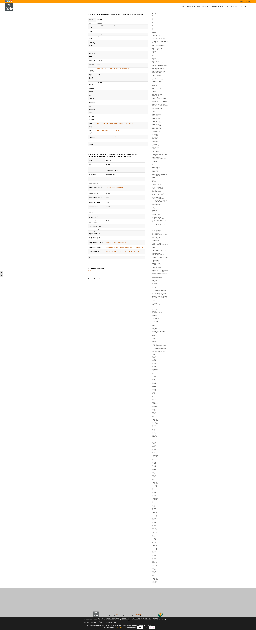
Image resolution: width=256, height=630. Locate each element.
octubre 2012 (154, 581)
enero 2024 (154, 400)
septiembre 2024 (155, 389)
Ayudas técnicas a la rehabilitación (158, 71)
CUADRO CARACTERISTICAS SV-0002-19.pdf (107, 136)
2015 (152, 15)
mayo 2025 (154, 377)
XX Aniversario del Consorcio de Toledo (159, 297)
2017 (152, 18)
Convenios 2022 (155, 140)
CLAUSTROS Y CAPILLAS (157, 94)
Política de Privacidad (156, 261)
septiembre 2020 (155, 458)
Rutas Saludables (155, 281)
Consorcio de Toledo (155, 110)
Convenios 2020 (155, 137)
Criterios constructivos (156, 145)
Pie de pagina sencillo (156, 253)
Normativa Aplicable (155, 240)
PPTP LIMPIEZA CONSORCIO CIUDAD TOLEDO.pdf (108, 130)
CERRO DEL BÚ (155, 91)
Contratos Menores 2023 (156, 125)
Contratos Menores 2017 (156, 117)
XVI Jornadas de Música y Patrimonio (159, 293)
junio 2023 (154, 410)
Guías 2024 (154, 185)
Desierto (153, 319)
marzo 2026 (154, 363)
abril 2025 (153, 379)
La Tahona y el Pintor (156, 214)
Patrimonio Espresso (156, 248)
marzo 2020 (154, 463)
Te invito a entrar (155, 286)
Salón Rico (154, 338)
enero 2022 (154, 435)
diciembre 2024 (154, 385)
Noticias (153, 241)
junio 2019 (154, 473)
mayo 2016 (154, 522)
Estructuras (154, 178)
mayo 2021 (154, 446)
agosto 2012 (154, 582)
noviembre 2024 (155, 386)
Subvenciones (154, 283)
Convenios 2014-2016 (156, 131)
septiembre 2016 (155, 516)
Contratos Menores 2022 (156, 124)
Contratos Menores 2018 (156, 118)
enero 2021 (154, 452)
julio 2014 (153, 552)
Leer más (89, 270)
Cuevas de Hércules (155, 151)
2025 (152, 29)
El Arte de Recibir (155, 321)
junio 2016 (154, 521)
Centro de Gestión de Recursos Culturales (160, 89)
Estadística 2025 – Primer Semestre (159, 173)
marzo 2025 (154, 380)
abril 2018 (153, 493)
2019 (152, 21)
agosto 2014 (154, 551)
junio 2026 (154, 359)
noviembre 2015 (155, 531)
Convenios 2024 (155, 142)
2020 (152, 22)
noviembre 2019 (155, 469)
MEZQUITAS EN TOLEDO (157, 237)
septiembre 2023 (155, 406)
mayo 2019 (154, 475)
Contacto (153, 111)
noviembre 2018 (155, 483)
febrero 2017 (154, 509)
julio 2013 (153, 568)
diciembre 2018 (154, 482)
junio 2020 (154, 460)
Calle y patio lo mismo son (97, 279)
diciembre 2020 (154, 453)
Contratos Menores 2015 (156, 114)
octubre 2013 (154, 565)
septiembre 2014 (155, 549)
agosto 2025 (154, 373)
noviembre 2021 (155, 438)
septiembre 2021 (155, 440)
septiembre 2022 (155, 423)
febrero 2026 (154, 365)
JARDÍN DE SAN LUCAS (156, 213)
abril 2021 (153, 448)
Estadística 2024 (155, 171)
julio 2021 (153, 443)
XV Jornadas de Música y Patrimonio (159, 291)
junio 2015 (154, 538)
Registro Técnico (155, 274)
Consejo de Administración (157, 108)
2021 (152, 24)
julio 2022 (153, 426)
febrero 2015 (154, 544)
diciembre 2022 (154, 419)
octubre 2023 (154, 405)
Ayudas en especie (155, 52)
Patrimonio (154, 247)
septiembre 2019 (155, 470)
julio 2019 (153, 472)
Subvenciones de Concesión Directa (159, 284)
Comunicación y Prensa (156, 97)
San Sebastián (154, 341)
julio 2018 (153, 489)
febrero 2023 (154, 416)
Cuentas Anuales (155, 150)
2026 (152, 31)
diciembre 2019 (154, 468)
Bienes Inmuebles (155, 77)
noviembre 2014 (155, 546)
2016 (152, 16)
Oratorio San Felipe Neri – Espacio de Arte (160, 244)
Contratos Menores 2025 (156, 128)
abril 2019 (153, 476)
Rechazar (152, 627)
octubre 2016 (154, 515)
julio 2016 (153, 519)
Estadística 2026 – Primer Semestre (159, 175)
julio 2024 (153, 392)
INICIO (153, 207)
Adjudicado (154, 311)
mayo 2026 (154, 360)
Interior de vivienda (155, 211)
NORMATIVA (154, 301)
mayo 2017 (154, 505)
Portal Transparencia (156, 266)
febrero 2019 (154, 479)
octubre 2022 (154, 422)
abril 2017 (153, 506)
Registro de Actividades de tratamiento (159, 273)
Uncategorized (154, 344)
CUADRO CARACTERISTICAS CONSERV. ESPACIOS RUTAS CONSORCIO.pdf (122, 251)
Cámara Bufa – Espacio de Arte (158, 79)
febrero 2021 (154, 450)
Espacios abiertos (155, 324)
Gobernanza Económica (156, 184)
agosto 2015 (154, 535)
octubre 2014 (154, 548)
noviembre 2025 (155, 369)
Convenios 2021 (155, 138)
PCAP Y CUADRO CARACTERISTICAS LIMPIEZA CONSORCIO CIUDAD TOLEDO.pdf (115, 123)
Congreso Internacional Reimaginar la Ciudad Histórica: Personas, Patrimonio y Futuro (160, 106)
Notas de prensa (155, 334)
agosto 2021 (154, 442)
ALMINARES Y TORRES (156, 35)
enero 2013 (154, 577)
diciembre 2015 (154, 529)
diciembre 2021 (154, 436)
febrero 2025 (154, 382)
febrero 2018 (154, 496)
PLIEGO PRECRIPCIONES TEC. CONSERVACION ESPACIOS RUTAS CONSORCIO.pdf (124, 247)
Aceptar (139, 627)
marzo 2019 (154, 478)
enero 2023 (154, 417)
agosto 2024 (154, 390)
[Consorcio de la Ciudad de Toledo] (9, 7)
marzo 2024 (154, 397)
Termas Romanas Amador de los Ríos (159, 289)
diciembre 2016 (154, 512)
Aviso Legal (154, 44)
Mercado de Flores (155, 233)
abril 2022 (153, 430)
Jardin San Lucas (155, 329)
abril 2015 (153, 541)
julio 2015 (153, 536)
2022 (152, 25)
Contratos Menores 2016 (156, 115)
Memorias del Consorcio (156, 230)
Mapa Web (154, 228)
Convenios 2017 (155, 132)
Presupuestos (154, 268)
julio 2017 (153, 502)
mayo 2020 (154, 462)
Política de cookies (155, 260)
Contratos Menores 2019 (156, 120)
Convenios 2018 (155, 134)
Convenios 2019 (155, 135)
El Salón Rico (154, 161)
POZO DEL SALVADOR (156, 267)
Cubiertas (153, 148)
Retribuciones (154, 280)
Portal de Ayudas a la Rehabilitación (159, 264)
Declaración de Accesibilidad (157, 155)
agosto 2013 (154, 566)
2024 (152, 28)
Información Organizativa (156, 204)
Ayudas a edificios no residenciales (158, 45)
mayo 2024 (154, 395)
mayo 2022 (154, 429)
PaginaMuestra (154, 246)
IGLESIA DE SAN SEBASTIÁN (158, 187)
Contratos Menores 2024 (156, 127)
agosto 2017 (154, 501)
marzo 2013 (154, 574)
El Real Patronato (155, 160)
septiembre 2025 (155, 372)
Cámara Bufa (154, 315)
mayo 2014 (154, 555)
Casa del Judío (154, 85)
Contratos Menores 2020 (156, 121)
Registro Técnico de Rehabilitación (158, 276)
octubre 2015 (154, 532)
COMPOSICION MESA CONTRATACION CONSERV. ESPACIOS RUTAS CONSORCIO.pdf (125, 211)
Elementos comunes (156, 165)
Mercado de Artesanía (156, 231)
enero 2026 (154, 366)
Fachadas (153, 180)
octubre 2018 (154, 485)
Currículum (154, 152)
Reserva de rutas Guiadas (157, 277)
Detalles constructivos (156, 157)
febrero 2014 (154, 559)
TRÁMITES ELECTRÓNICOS (245, 1)
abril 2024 (153, 396)
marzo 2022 (154, 432)
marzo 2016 (154, 525)
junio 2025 (154, 376)
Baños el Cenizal (155, 74)
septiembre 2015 (155, 534)
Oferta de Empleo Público (157, 243)
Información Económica (156, 191)
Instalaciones (154, 210)
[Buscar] (249, 7)
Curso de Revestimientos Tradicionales (159, 154)
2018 (152, 19)
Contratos (153, 112)
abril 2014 (153, 556)
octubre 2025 (154, 370)
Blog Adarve (154, 314)
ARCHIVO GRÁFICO (156, 304)
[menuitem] (245, 1)
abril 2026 (153, 362)
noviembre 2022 (155, 420)
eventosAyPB (154, 327)
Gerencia (153, 183)
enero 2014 (154, 561)
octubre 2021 (154, 439)
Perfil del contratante (156, 337)
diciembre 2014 (154, 545)
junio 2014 (154, 554)
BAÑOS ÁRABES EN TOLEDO (158, 72)
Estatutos (153, 177)
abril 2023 (153, 413)
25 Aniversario (154, 309)
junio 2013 (154, 569)
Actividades (154, 32)
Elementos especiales (156, 167)
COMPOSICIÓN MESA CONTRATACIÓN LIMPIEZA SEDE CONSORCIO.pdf (113, 68)
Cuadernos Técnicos (156, 147)
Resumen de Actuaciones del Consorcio (159, 279)
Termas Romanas (155, 287)
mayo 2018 (154, 492)
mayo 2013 (154, 571)
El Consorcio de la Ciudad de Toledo (159, 158)
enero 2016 (154, 528)
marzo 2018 (154, 495)
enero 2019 (154, 480)
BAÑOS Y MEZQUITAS (156, 75)
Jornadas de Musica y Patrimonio (158, 331)
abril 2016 (153, 523)
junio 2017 (154, 503)
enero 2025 (154, 383)
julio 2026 (153, 357)
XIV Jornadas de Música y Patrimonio (159, 290)
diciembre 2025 (154, 367)
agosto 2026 (154, 356)
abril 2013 (153, 572)
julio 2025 (153, 375)
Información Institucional (156, 195)
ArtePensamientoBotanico (157, 312)
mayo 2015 (154, 539)
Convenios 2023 (155, 141)
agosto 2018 (154, 488)
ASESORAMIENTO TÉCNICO (157, 303)
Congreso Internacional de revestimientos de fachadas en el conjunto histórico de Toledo (160, 101)
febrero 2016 (154, 526)
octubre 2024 (154, 387)
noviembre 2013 (155, 564)
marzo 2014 (154, 558)
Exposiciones (154, 328)
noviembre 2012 (155, 579)
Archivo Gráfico (155, 39)
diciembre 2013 (154, 562)
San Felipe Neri (155, 339)
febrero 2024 (154, 399)
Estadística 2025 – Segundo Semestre (159, 174)
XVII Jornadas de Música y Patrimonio (159, 294)
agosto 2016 (154, 518)
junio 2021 (154, 445)
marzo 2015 (154, 542)
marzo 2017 (154, 508)
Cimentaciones (154, 92)
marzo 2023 (154, 415)
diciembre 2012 (154, 578)
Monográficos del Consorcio (157, 238)
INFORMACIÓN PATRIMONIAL (158, 205)
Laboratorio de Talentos (156, 215)
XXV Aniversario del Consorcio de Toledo (159, 299)
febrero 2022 (154, 433)
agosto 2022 (154, 425)
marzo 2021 (154, 449)
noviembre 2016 (155, 513)
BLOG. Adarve (154, 78)
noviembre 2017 (155, 498)
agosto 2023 (154, 407)
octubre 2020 (154, 456)
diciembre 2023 (154, 402)
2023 (152, 26)
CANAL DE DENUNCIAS (156, 84)
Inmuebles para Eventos (156, 208)
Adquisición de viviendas (156, 34)
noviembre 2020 (155, 455)
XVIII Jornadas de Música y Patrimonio (159, 296)
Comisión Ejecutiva (155, 95)
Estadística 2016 (155, 170)
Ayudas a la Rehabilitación (157, 46)
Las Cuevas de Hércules (156, 217)
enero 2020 (154, 466)
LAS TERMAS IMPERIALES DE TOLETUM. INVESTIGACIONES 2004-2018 (159, 220)
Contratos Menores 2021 (156, 122)
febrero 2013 (154, 575)
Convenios (154, 130)
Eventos (153, 325)
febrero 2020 (154, 465)
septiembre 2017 (155, 499)
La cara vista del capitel (96, 268)
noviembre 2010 (155, 584)
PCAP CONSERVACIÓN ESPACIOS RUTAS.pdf (116, 242)
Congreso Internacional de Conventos (159, 98)
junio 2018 (154, 491)
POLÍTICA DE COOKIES (121, 627)
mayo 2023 (154, 412)
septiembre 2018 (155, 486)
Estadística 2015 (155, 168)
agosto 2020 (154, 459)
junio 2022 (154, 427)
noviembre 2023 (155, 403)
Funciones (154, 181)
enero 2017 (154, 511)
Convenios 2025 (155, 144)
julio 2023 (153, 409)
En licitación (154, 322)
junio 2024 (154, 393)
